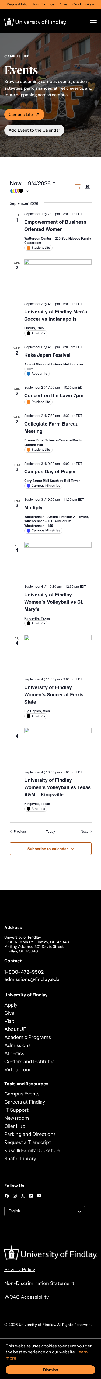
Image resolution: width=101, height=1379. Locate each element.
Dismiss (50, 1370)
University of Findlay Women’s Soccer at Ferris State (53, 694)
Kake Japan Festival (47, 354)
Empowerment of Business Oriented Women (55, 225)
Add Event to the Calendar (34, 130)
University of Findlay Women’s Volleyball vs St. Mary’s (53, 602)
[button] (42, 191)
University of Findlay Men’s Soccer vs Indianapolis (55, 315)
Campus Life (21, 114)
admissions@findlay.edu (32, 979)
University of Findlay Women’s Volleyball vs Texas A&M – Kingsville (57, 787)
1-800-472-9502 (24, 972)
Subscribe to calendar (47, 848)
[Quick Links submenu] (93, 4)
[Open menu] (93, 20)
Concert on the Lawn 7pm (53, 395)
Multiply (33, 507)
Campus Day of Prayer (50, 471)
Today (50, 831)
